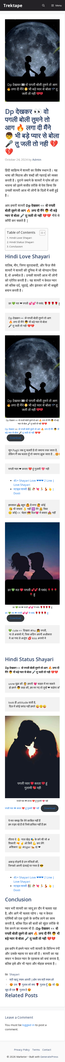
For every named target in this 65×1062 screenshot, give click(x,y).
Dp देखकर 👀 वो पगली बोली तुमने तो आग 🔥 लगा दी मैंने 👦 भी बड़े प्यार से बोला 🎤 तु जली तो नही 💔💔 (32, 430)
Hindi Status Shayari (21, 242)
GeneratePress (49, 1056)
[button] (43, 5)
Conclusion (16, 246)
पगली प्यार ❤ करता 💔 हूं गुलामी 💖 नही (22, 808)
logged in (28, 1025)
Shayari (15, 974)
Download (15, 437)
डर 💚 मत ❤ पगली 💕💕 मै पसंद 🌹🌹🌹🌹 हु (26, 612)
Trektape (12, 5)
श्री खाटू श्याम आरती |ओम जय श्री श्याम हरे (32, 979)
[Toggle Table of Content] (40, 233)
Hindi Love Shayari (20, 237)
